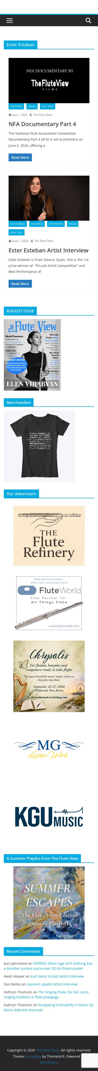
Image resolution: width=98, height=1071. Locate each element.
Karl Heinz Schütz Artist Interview (57, 976)
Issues (32, 106)
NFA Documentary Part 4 (42, 124)
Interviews (56, 223)
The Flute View (42, 115)
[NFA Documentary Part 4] (49, 80)
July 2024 (47, 106)
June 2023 (16, 232)
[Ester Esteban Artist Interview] (49, 198)
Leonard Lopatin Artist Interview (52, 984)
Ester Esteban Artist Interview (48, 250)
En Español (17, 223)
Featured (16, 106)
